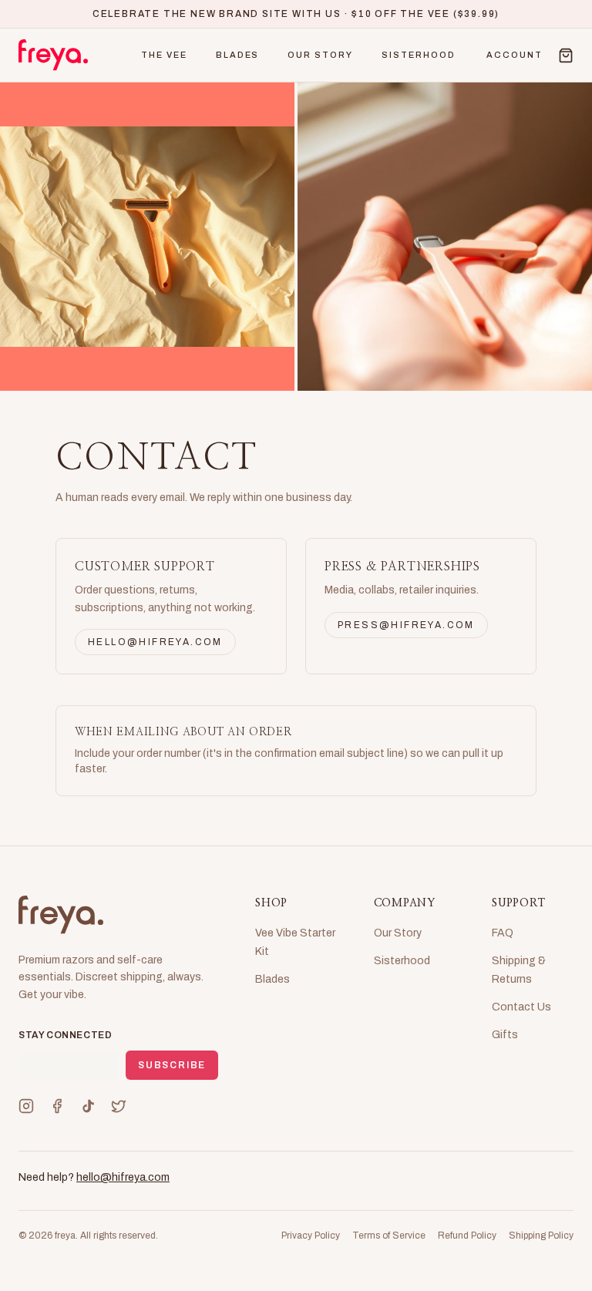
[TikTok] (88, 1106)
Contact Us (521, 1007)
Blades (238, 54)
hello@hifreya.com (155, 642)
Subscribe (172, 1065)
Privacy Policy (310, 1235)
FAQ (502, 933)
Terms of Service (389, 1235)
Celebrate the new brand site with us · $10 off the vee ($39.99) (296, 13)
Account (514, 54)
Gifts (505, 1035)
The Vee (164, 54)
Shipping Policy (541, 1235)
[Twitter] (118, 1106)
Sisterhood (419, 54)
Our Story (320, 54)
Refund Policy (467, 1235)
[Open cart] (566, 55)
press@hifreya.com (406, 625)
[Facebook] (57, 1106)
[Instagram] (26, 1106)
